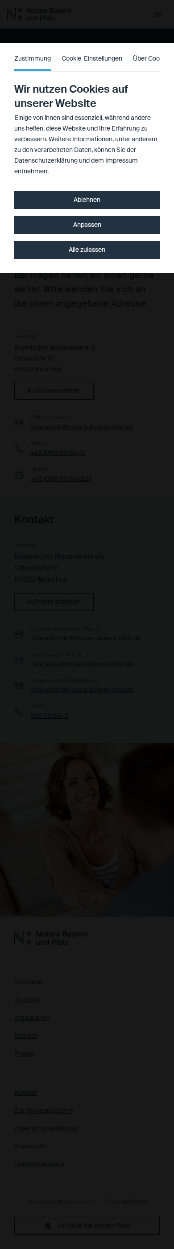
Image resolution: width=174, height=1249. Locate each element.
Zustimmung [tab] (32, 59)
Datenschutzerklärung (46, 161)
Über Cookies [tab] (152, 59)
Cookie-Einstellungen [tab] (92, 59)
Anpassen (87, 225)
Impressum (121, 161)
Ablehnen (87, 200)
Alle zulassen (87, 250)
